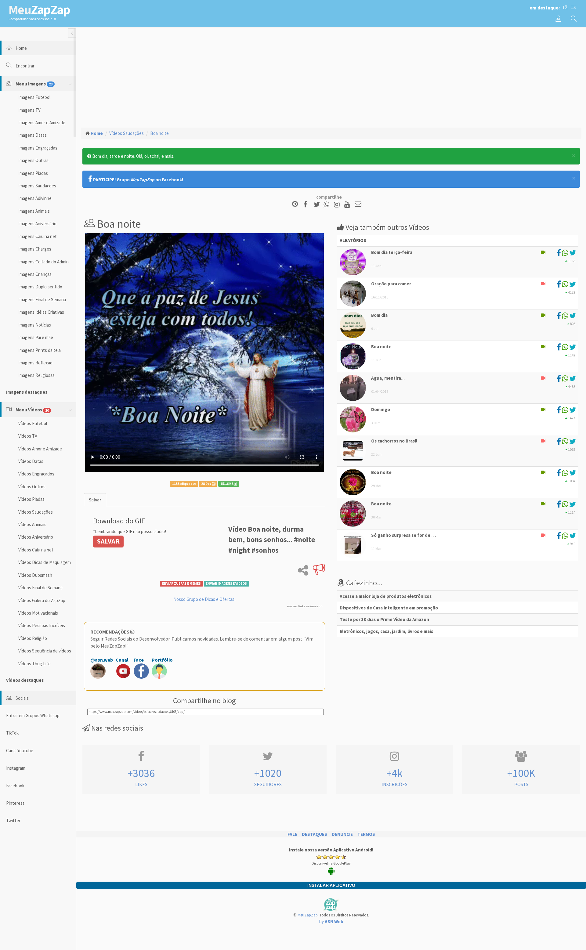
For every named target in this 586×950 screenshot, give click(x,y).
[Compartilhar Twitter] (318, 205)
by (331, 921)
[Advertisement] (331, 76)
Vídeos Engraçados (36, 474)
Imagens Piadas (33, 173)
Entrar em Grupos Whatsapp (33, 715)
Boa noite (159, 133)
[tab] (95, 499)
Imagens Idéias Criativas (41, 312)
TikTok (12, 733)
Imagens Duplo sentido (40, 287)
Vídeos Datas (30, 461)
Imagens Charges (34, 249)
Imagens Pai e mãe (35, 337)
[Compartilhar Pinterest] (295, 205)
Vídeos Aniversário (35, 537)
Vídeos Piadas (31, 499)
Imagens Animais (34, 211)
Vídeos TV (27, 436)
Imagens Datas (32, 135)
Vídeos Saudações (35, 512)
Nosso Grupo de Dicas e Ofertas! (204, 599)
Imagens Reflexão (35, 363)
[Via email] (358, 205)
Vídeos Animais (32, 524)
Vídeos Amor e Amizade (40, 449)
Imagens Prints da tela (39, 350)
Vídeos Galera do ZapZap (41, 600)
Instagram (15, 768)
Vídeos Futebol (32, 423)
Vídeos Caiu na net (35, 550)
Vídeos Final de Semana (40, 588)
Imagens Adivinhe (35, 198)
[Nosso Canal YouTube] (348, 205)
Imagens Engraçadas (37, 148)
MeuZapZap (308, 915)
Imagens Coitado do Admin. (44, 262)
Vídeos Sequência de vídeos (44, 651)
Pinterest (15, 803)
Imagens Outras (33, 160)
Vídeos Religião (32, 638)
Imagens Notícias (34, 325)
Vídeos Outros (31, 486)
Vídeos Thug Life (34, 663)
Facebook (15, 786)
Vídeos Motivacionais (38, 613)
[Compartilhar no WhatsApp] (328, 205)
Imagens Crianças (35, 274)
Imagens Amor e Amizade (41, 122)
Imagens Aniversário (37, 223)
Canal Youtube (19, 750)
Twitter (13, 820)
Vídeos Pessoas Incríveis (41, 625)
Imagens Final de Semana (42, 299)
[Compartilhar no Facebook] (307, 205)
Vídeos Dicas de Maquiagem (44, 562)
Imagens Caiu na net (37, 236)
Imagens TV (29, 110)
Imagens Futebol (34, 97)
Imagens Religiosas (36, 375)
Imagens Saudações (37, 186)
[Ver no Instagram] (338, 205)
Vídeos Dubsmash (35, 575)
